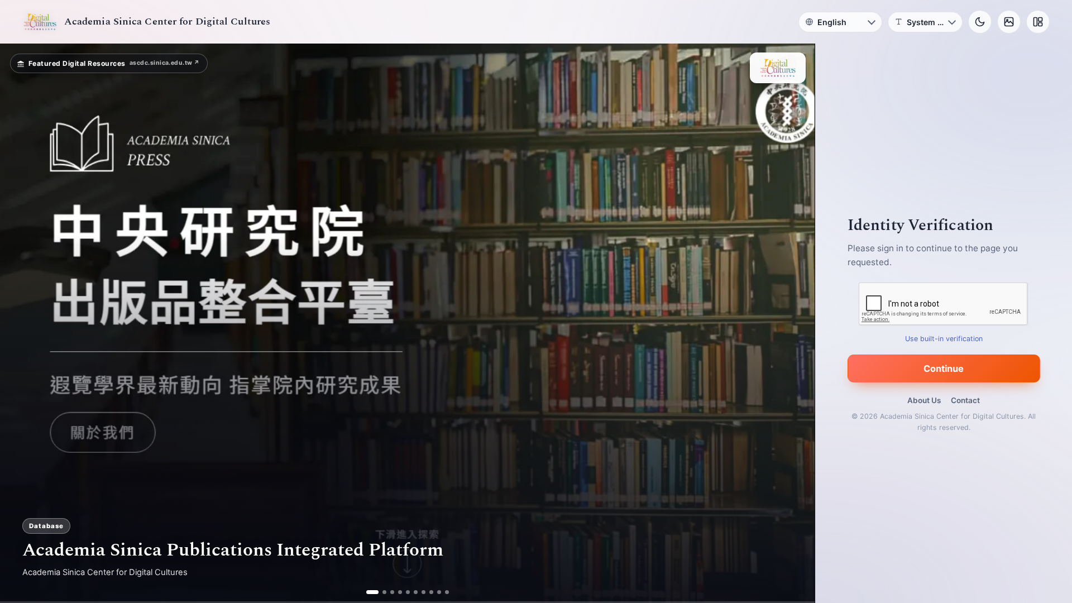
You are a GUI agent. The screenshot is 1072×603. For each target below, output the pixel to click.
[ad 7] (423, 592)
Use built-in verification (944, 338)
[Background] (1009, 22)
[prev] (20, 323)
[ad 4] (400, 592)
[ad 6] (416, 592)
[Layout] (1038, 22)
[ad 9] (439, 592)
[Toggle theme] (980, 22)
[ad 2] (380, 592)
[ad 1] (368, 592)
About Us (924, 400)
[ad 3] (392, 592)
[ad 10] (447, 592)
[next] (794, 323)
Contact (965, 400)
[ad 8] (431, 592)
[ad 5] (408, 592)
